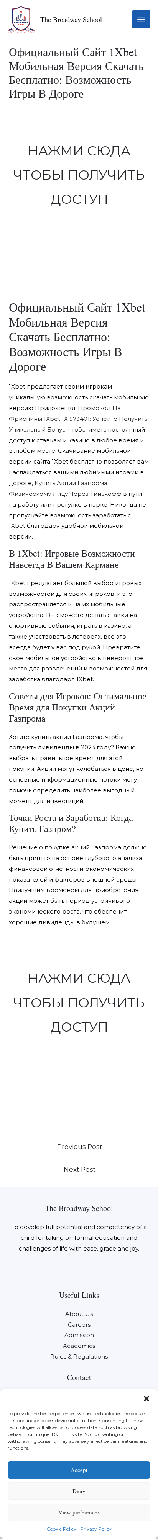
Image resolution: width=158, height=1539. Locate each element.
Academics (79, 1345)
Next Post (80, 1169)
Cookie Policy (61, 1529)
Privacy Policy (96, 1529)
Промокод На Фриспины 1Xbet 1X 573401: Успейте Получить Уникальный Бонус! (78, 418)
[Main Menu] (141, 19)
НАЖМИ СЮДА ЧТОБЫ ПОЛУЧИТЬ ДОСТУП (79, 175)
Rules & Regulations (79, 1356)
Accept (79, 1470)
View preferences (79, 1512)
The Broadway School (71, 19)
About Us (79, 1313)
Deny (79, 1491)
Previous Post (79, 1146)
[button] (146, 1398)
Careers (79, 1324)
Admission (79, 1335)
